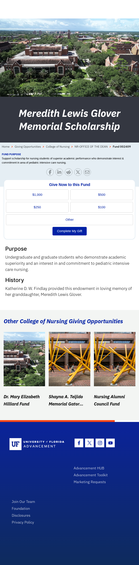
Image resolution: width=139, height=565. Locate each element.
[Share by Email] (88, 173)
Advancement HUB (89, 468)
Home (6, 146)
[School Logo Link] (37, 444)
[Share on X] (78, 173)
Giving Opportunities (28, 146)
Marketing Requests (90, 481)
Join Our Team (23, 501)
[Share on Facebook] (51, 173)
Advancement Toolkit (91, 474)
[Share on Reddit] (69, 173)
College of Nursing (58, 146)
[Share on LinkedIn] (60, 173)
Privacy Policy (23, 522)
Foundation (21, 508)
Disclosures (21, 515)
